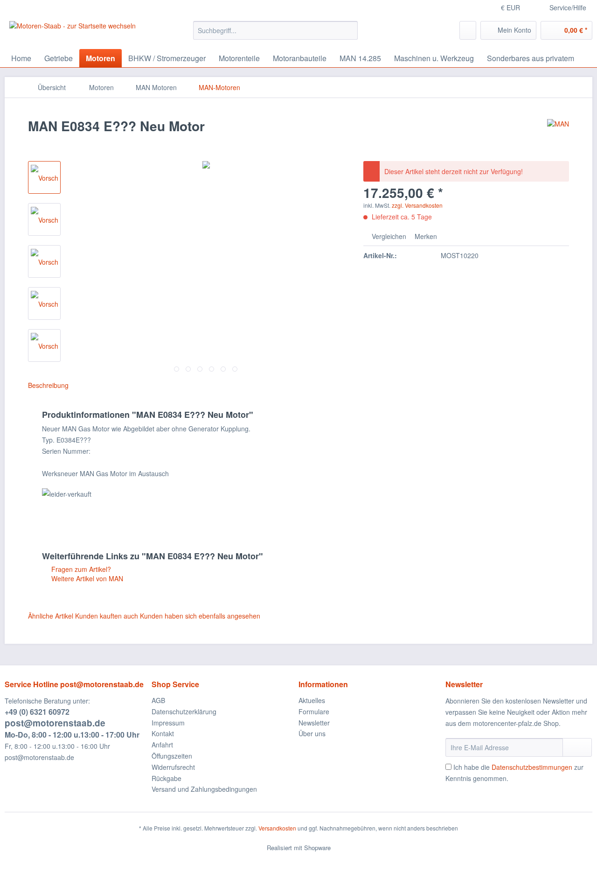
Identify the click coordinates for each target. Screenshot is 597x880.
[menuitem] (275, 35)
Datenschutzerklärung (184, 711)
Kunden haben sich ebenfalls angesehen (200, 615)
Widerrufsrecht (173, 767)
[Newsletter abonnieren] (577, 747)
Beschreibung (48, 385)
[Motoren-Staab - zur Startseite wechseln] (72, 32)
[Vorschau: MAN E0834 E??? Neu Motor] (44, 177)
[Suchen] (349, 30)
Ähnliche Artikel (50, 615)
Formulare (313, 711)
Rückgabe (166, 778)
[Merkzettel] (467, 30)
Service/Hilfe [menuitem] (568, 7)
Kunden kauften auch (106, 615)
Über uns (312, 733)
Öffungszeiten (172, 755)
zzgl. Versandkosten (417, 205)
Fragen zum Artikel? (80, 569)
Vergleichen (388, 236)
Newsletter (314, 722)
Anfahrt (162, 744)
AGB (158, 700)
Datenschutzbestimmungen (532, 767)
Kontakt (163, 733)
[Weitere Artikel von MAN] (558, 135)
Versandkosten (277, 828)
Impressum (168, 722)
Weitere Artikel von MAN (86, 578)
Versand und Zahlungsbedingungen (204, 789)
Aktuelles (311, 700)
